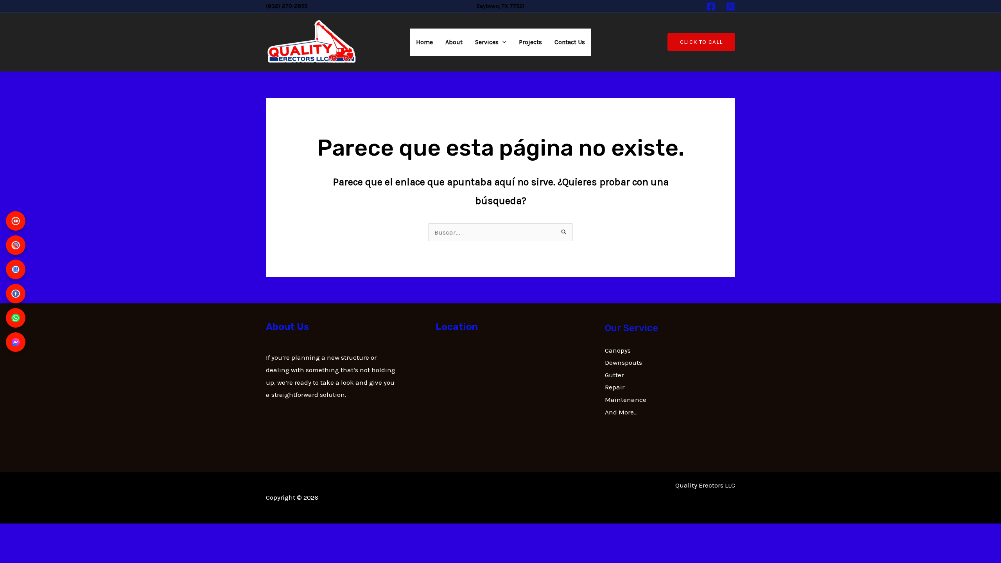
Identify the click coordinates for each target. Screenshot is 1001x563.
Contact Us (569, 42)
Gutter (614, 375)
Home (424, 42)
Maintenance (625, 399)
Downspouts (623, 362)
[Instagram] (730, 6)
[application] (502, 42)
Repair (614, 387)
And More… (621, 412)
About (454, 42)
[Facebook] (711, 6)
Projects (530, 42)
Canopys (618, 350)
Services (487, 42)
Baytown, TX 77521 (500, 5)
